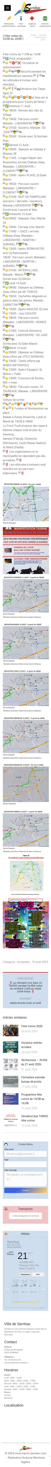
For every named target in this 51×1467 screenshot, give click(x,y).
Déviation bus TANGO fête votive (34, 1118)
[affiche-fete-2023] (26, 925)
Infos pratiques (22, 25)
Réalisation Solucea (20, 1457)
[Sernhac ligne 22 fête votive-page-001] (26, 878)
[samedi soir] (26, 831)
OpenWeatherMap (38, 1308)
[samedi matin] (26, 503)
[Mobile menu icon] (7, 8)
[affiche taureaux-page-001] (26, 550)
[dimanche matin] (26, 784)
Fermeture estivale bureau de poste (33, 1079)
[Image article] (10, 1030)
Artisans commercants (45, 25)
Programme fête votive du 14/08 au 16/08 (32, 1099)
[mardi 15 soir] (26, 644)
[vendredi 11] (26, 597)
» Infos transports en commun (25, 1216)
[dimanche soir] (26, 737)
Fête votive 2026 (31, 1026)
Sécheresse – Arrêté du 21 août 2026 (34, 1062)
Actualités (23, 962)
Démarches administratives (9, 25)
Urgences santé (32, 25)
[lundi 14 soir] (26, 691)
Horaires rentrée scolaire (31, 1045)
